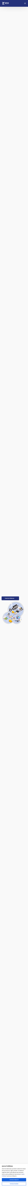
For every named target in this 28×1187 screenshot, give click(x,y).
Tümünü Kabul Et (14, 1179)
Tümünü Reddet (14, 1184)
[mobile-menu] (24, 3)
